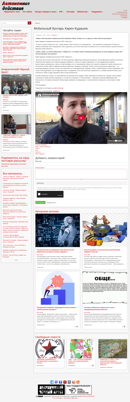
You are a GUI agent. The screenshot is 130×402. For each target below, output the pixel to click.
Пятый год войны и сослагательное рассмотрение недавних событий (102, 251)
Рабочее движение (45, 146)
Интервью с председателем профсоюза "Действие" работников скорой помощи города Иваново (14, 48)
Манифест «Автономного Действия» (67, 398)
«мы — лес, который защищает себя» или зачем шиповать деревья (80, 361)
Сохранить (41, 202)
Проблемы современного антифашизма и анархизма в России (47, 361)
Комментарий (40, 167)
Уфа (36, 150)
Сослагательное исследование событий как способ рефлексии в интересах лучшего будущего (55, 251)
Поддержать (97, 11)
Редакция (54, 35)
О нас (54, 398)
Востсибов (40, 254)
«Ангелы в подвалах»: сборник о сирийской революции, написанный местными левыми (15, 178)
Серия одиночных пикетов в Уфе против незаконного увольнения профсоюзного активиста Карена (14, 61)
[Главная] (16, 6)
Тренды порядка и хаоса (45, 11)
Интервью (44, 145)
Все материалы (12, 173)
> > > (16, 260)
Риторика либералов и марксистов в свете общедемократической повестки (99, 308)
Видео (37, 146)
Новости (37, 23)
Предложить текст (12, 11)
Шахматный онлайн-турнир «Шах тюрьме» (15, 96)
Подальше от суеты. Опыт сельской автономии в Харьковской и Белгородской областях (110, 362)
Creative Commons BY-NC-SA (85, 396)
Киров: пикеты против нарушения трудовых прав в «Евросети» (15, 55)
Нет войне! (27, 11)
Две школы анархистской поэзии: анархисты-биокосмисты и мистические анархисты (14, 211)
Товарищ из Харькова (106, 367)
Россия (37, 148)
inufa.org (60, 88)
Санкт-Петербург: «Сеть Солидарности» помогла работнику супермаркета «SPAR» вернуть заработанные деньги (15, 43)
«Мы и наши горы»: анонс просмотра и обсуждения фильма (14, 246)
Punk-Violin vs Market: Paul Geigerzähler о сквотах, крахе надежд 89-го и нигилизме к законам (15, 205)
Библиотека (82, 11)
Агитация (71, 11)
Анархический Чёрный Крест (15, 70)
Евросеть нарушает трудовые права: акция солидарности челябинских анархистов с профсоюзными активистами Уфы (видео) (15, 34)
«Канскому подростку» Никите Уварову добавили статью (14, 136)
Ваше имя (38, 161)
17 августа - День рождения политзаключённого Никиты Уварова (13, 236)
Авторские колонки (47, 211)
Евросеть (38, 152)
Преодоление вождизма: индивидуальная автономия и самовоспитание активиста (56, 308)
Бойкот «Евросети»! (8, 52)
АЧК (61, 11)
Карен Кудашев (39, 154)
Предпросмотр (51, 202)
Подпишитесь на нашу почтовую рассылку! (15, 159)
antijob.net (56, 91)
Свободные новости (47, 337)
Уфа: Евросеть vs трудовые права (13, 39)
